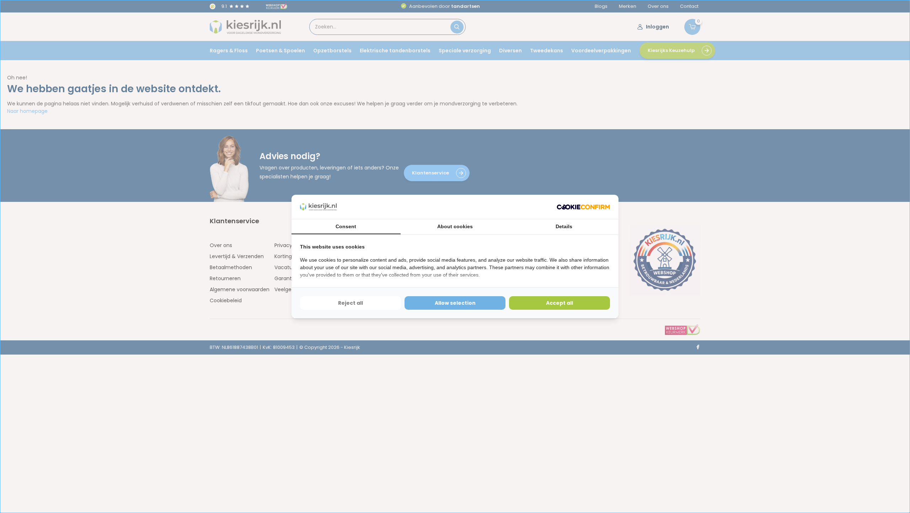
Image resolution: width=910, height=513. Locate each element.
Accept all (559, 303)
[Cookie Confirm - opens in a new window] (583, 207)
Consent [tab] (346, 226)
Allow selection (455, 303)
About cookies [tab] (455, 226)
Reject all (350, 303)
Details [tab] (564, 226)
